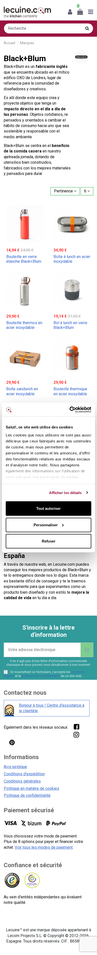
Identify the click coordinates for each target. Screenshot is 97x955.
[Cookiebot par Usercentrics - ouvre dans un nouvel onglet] (69, 409)
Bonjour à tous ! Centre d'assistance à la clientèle (51, 708)
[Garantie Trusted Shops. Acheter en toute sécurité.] (12, 880)
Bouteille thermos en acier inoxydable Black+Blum (24, 327)
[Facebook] (76, 726)
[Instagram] (76, 734)
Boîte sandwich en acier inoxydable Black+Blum (22, 394)
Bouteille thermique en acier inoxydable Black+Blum (70, 394)
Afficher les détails (65, 492)
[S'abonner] (87, 650)
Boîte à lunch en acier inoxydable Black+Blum (71, 261)
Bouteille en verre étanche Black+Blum (23, 259)
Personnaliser (46, 525)
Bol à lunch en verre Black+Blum (70, 325)
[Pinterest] (12, 742)
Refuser (48, 541)
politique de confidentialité (41, 676)
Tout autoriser (48, 508)
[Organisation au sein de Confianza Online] (32, 880)
